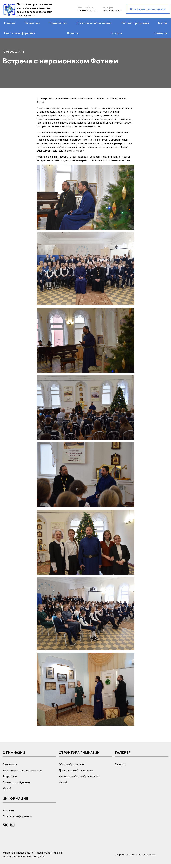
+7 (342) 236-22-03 (112, 10)
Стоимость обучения (16, 782)
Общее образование (72, 764)
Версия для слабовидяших (147, 9)
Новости (72, 33)
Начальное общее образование (79, 776)
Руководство (58, 23)
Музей (162, 23)
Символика (10, 764)
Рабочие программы (135, 23)
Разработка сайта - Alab (129, 854)
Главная (9, 23)
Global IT (150, 854)
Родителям (10, 776)
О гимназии (32, 23)
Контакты (160, 33)
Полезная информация (19, 33)
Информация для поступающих (22, 770)
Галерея (116, 33)
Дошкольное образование (94, 23)
